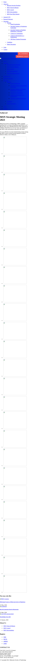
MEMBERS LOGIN (22, 56)
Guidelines (9, 42)
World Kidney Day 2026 (5, 616)
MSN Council (10, 9)
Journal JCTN (6, 17)
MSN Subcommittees (12, 12)
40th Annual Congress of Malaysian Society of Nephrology (12, 602)
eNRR (5, 643)
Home (4, 2)
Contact (5, 49)
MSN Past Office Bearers (13, 14)
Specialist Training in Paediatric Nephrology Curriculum (18, 30)
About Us (5, 4)
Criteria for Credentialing (16, 33)
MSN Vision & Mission (13, 7)
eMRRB (5, 641)
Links (4, 47)
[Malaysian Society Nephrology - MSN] (8, 58)
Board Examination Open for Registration (9, 609)
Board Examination (15, 24)
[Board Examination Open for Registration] (3, 606)
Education (5, 21)
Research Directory (8, 19)
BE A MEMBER (23, 53)
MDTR (5, 639)
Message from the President (13, 5)
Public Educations (11, 44)
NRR (4, 637)
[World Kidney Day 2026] (7, 614)
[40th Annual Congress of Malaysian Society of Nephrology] (4, 599)
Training (9, 22)
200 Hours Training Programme (18, 39)
